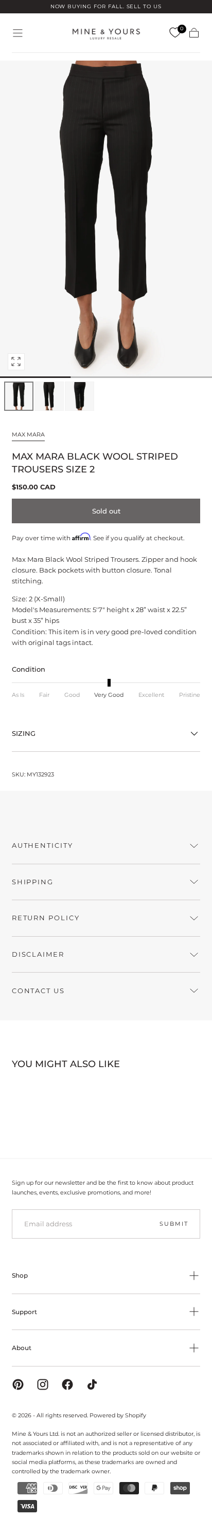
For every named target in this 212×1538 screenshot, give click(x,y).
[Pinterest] (18, 1384)
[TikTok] (92, 1384)
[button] (18, 33)
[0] (175, 33)
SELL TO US (144, 6)
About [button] (21, 1348)
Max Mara (28, 434)
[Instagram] (42, 1384)
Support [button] (24, 1312)
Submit (174, 1223)
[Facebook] (67, 1384)
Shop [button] (20, 1275)
